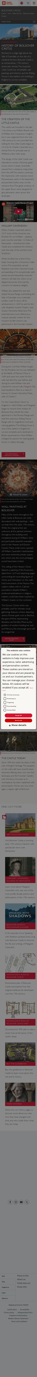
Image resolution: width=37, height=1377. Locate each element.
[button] (18, 725)
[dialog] (18, 688)
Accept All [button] (18, 715)
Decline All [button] (18, 720)
